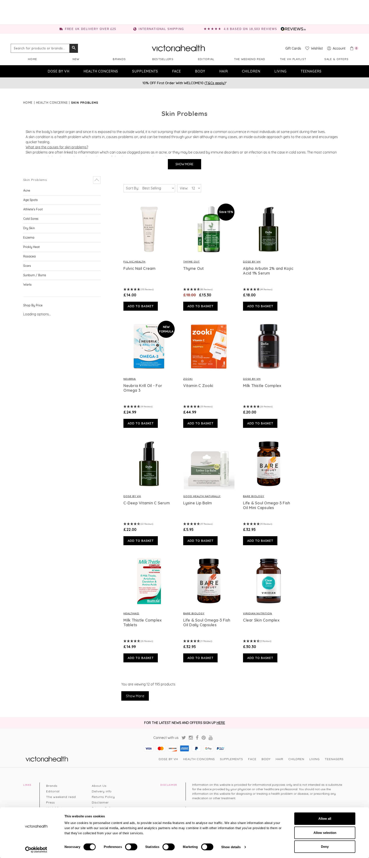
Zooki (188, 378)
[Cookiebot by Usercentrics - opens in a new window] (36, 849)
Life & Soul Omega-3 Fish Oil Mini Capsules (266, 505)
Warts (27, 284)
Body (200, 71)
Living (280, 71)
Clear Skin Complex (261, 620)
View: (184, 188)
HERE (221, 723)
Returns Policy (103, 797)
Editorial (206, 59)
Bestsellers (162, 59)
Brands (119, 59)
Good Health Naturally (202, 496)
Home (32, 59)
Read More (149, 229)
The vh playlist (293, 59)
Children (251, 71)
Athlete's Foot (33, 209)
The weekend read (249, 59)
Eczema (28, 237)
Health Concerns (100, 71)
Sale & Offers (336, 59)
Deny (325, 846)
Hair (223, 71)
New (76, 59)
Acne (26, 190)
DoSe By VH (252, 261)
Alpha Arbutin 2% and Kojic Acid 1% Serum (268, 271)
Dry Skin (29, 228)
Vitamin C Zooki (198, 385)
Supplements (145, 71)
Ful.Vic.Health (134, 261)
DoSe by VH (58, 71)
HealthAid (131, 613)
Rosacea (29, 256)
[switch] (131, 846)
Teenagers (311, 71)
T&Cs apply (215, 83)
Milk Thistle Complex (262, 385)
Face (176, 71)
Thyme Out (191, 261)
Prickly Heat (31, 247)
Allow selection (324, 832)
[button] (62, 180)
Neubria (129, 378)
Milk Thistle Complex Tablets (142, 622)
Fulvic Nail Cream (139, 268)
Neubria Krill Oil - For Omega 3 (142, 388)
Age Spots (30, 200)
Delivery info (102, 791)
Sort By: (132, 188)
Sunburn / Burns (34, 275)
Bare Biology (253, 496)
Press (50, 802)
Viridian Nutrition (257, 613)
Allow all (324, 818)
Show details (231, 847)
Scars (27, 266)
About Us (99, 786)
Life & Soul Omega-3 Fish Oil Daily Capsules (206, 622)
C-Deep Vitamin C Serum (146, 503)
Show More (184, 164)
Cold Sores (30, 219)
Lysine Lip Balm (197, 503)
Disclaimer (100, 802)
